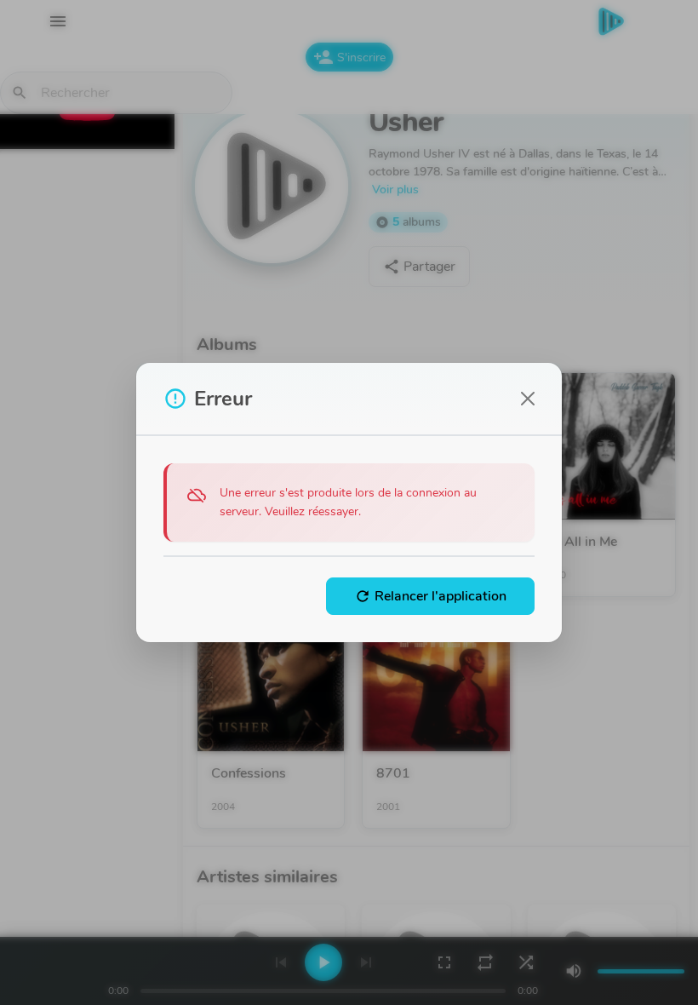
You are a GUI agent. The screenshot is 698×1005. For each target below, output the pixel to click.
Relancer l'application (430, 596)
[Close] (527, 398)
